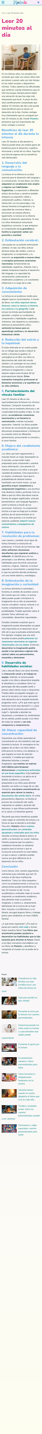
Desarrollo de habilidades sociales (17, 664)
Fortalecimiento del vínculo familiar (18, 393)
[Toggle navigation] (3, 2)
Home (4, 13)
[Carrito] (38, 2)
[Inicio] (20, 2)
